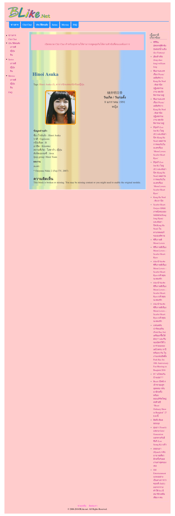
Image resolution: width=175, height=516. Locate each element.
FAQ (75, 24)
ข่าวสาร (14, 24)
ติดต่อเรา (93, 505)
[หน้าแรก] (29, 18)
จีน (11, 54)
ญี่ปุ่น (12, 50)
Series (54, 24)
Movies (65, 24)
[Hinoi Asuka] (60, 123)
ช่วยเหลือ (82, 505)
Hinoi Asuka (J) (47, 84)
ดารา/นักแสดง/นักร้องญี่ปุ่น (70, 84)
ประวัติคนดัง (42, 24)
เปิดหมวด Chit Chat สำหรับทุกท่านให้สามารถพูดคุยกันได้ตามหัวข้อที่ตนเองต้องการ (87, 44)
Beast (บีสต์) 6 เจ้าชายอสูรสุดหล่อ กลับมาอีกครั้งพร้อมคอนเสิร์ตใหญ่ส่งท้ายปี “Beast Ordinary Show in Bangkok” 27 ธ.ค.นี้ (160, 398)
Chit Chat (27, 24)
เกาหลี (13, 47)
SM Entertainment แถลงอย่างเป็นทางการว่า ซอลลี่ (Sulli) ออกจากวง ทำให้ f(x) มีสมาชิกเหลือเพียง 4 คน (160, 483)
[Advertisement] (87, 61)
